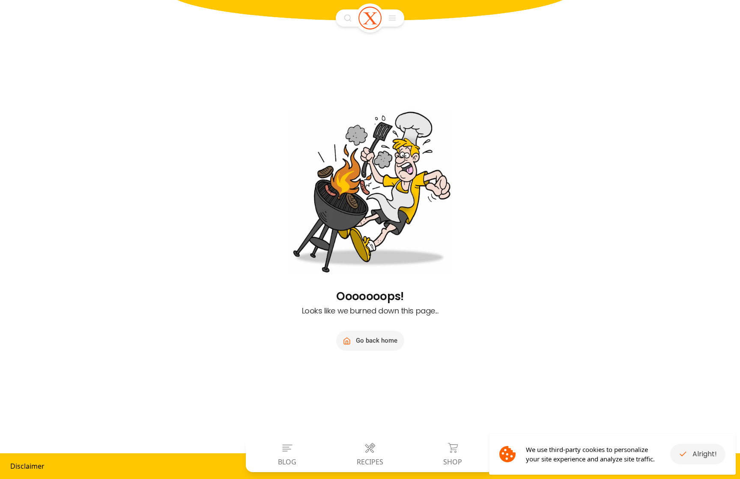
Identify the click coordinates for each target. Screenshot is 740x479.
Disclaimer (27, 466)
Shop (452, 462)
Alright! (704, 454)
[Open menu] (392, 18)
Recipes (370, 462)
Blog (287, 462)
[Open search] (347, 18)
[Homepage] (370, 18)
